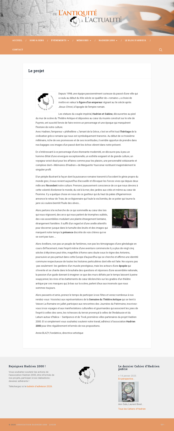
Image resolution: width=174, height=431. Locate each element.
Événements (58, 40)
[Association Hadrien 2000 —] (87, 18)
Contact (17, 49)
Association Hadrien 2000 (31, 425)
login (52, 425)
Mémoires (83, 40)
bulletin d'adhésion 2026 (39, 386)
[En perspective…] (128, 392)
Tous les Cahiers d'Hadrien (132, 408)
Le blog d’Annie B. (136, 40)
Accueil (17, 40)
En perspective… (126, 378)
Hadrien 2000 (107, 40)
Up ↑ (163, 425)
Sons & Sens (37, 40)
